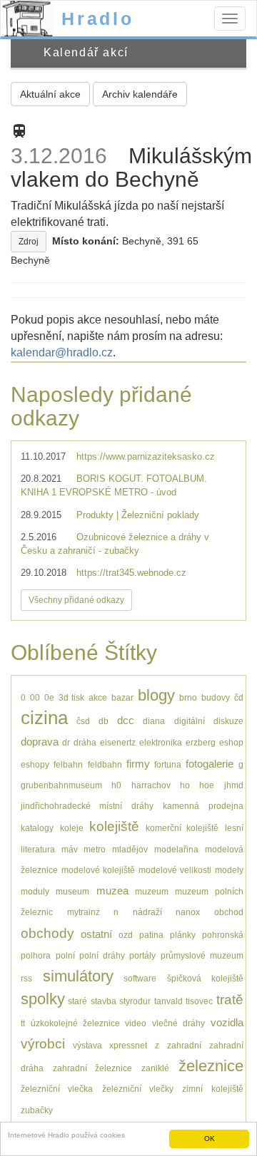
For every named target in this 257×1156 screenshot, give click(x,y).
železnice (210, 1066)
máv (69, 849)
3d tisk (72, 697)
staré (77, 1001)
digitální (189, 721)
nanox (188, 912)
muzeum (151, 891)
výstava (87, 1045)
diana (154, 721)
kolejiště (114, 826)
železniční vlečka (57, 1088)
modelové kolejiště (98, 869)
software (140, 978)
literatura (38, 849)
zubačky (37, 1110)
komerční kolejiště (182, 827)
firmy (138, 764)
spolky (43, 999)
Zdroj (29, 242)
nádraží (147, 912)
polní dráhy (102, 955)
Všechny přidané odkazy (76, 600)
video (135, 1023)
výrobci (43, 1043)
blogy (156, 695)
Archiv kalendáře (140, 94)
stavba (103, 1001)
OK (209, 1138)
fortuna (167, 764)
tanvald (168, 1001)
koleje (72, 827)
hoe (206, 785)
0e (49, 697)
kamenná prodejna (203, 805)
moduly (35, 891)
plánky (183, 934)
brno (188, 697)
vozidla (227, 1022)
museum (72, 891)
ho (185, 785)
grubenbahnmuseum (61, 785)
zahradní (184, 1045)
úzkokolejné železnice (75, 1023)
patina (151, 934)
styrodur (135, 1001)
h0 (116, 785)
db (104, 721)
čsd (83, 721)
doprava (40, 742)
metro (95, 849)
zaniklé (155, 1068)
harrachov (151, 785)
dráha (85, 742)
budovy (215, 697)
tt (23, 1023)
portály (142, 955)
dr (66, 742)
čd (238, 697)
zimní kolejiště (212, 1088)
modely (229, 869)
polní (65, 955)
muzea (112, 890)
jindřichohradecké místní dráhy (87, 805)
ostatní (96, 934)
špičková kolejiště (205, 978)
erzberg (201, 742)
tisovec (199, 1001)
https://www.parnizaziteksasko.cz (145, 456)
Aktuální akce (50, 94)
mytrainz (83, 912)
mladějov (130, 849)
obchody (47, 933)
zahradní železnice (93, 1068)
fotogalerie (209, 764)
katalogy (37, 827)
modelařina (176, 849)
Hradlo (97, 19)
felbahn (68, 764)
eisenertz (118, 742)
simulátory (78, 976)
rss (26, 978)
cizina (44, 718)
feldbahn (105, 764)
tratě (229, 999)
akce (98, 697)
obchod (228, 912)
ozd (126, 934)
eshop (231, 742)
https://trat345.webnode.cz (131, 572)
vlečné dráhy (178, 1023)
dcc (125, 720)
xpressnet (128, 1045)
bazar (122, 697)
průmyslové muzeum (202, 955)
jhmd (233, 785)
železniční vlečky (137, 1088)
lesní (234, 827)
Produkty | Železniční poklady (137, 515)
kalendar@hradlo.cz (62, 352)
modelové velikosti (174, 869)
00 (35, 697)
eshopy (35, 764)
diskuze (228, 721)
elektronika (160, 742)
